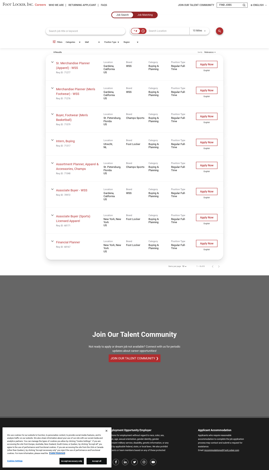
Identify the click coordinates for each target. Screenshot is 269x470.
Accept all (96, 461)
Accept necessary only (71, 461)
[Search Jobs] (244, 5)
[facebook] (116, 462)
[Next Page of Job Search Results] (219, 266)
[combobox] (85, 31)
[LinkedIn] (125, 462)
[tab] (122, 15)
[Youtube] (153, 462)
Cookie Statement (57, 453)
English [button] (258, 5)
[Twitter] (134, 462)
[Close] (106, 430)
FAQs (104, 5)
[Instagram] (144, 462)
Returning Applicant (82, 5)
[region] (56, 447)
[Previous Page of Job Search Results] (213, 266)
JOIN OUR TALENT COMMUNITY (196, 5)
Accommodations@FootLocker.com (221, 450)
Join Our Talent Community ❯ (135, 358)
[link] (134, 68)
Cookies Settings (15, 461)
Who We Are (56, 5)
